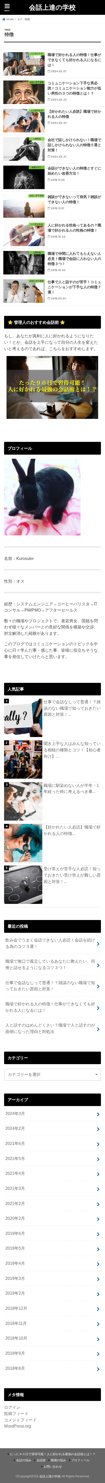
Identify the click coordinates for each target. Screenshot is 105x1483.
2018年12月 (16, 1308)
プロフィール (80, 1460)
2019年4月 (15, 1263)
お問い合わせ (53, 1466)
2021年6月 (15, 1143)
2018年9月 (15, 1353)
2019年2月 (15, 1293)
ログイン (12, 1407)
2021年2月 (15, 1203)
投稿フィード (16, 1413)
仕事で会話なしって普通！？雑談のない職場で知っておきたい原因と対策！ (50, 985)
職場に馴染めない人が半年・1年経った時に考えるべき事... (71, 788)
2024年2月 (15, 1128)
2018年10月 (16, 1338)
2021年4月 (15, 1173)
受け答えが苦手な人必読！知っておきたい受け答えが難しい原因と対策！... (72, 874)
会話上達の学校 (52, 7)
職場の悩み (58, 1460)
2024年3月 (15, 1113)
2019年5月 (15, 1248)
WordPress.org (17, 1426)
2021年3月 (15, 1188)
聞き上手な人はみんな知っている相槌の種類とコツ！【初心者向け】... (72, 749)
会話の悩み (23, 1460)
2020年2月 (15, 1218)
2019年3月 (15, 1278)
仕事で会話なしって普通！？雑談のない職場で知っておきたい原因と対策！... (72, 708)
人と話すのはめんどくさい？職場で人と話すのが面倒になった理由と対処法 (50, 1028)
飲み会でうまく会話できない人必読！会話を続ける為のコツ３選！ (50, 943)
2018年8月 (15, 1368)
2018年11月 (16, 1323)
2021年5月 (15, 1158)
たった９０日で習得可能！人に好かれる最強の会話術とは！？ (53, 1454)
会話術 (41, 1460)
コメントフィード (20, 1420)
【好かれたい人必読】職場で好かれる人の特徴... (72, 830)
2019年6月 (15, 1233)
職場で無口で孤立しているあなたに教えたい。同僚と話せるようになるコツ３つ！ (50, 964)
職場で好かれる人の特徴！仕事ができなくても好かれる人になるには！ (50, 1007)
